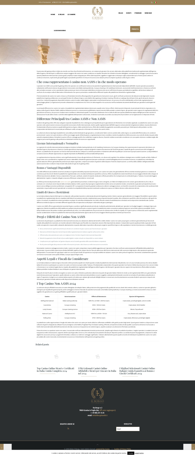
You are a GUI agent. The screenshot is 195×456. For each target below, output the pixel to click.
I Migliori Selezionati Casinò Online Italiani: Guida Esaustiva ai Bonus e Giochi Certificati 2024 (137, 371)
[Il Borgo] (97, 13)
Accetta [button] (131, 453)
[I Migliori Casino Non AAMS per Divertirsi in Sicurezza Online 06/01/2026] (189, 448)
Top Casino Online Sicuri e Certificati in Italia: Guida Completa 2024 (55, 369)
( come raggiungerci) (107, 410)
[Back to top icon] (97, 445)
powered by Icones (103, 449)
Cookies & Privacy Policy (122, 449)
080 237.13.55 (57, 2)
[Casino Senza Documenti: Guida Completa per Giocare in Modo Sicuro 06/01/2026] (6, 448)
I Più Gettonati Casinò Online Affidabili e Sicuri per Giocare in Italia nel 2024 (97, 371)
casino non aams (65, 182)
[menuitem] (155, 2)
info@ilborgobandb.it (70, 2)
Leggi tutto (139, 453)
